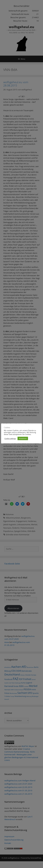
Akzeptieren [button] (23, 438)
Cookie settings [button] (10, 438)
